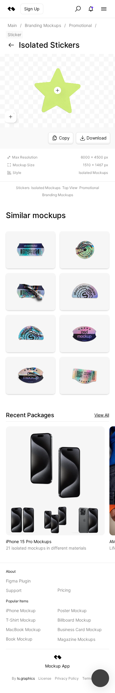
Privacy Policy (67, 678)
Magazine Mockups (76, 639)
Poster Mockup (72, 610)
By (23, 678)
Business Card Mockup (80, 629)
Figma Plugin (18, 580)
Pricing (64, 590)
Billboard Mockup (74, 619)
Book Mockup (19, 638)
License (44, 678)
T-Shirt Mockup (21, 619)
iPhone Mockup (21, 610)
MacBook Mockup (23, 629)
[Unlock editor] (57, 101)
